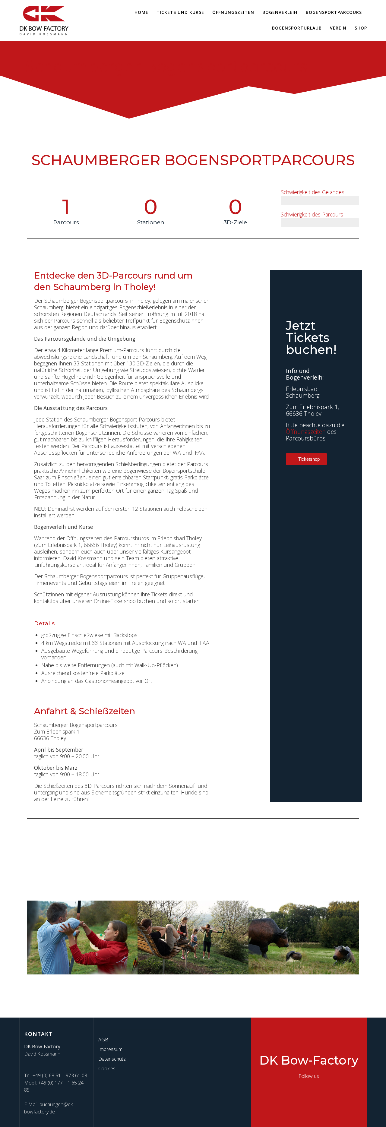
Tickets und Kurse (180, 12)
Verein (338, 28)
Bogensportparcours (334, 12)
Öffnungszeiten (233, 12)
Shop (361, 28)
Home (141, 12)
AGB (103, 1039)
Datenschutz (112, 1059)
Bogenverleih (279, 12)
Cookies (106, 1068)
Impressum (110, 1049)
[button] (33, 938)
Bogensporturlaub (297, 28)
